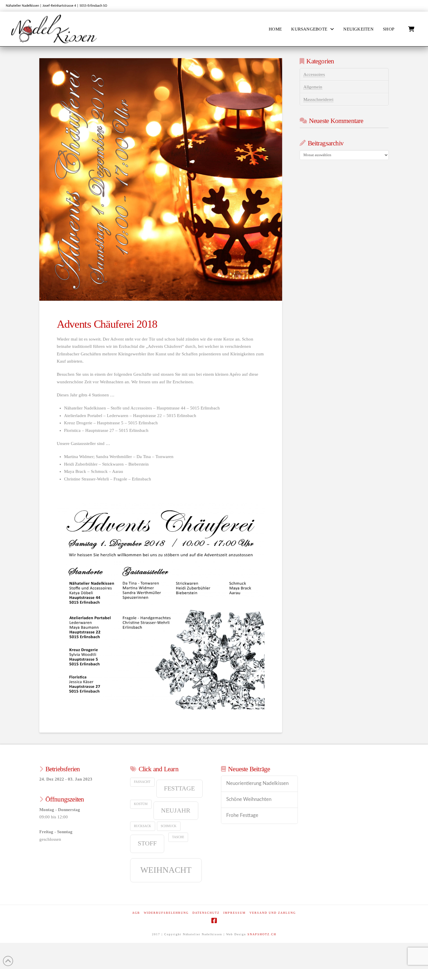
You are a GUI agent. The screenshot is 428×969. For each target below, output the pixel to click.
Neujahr (175, 810)
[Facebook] (214, 921)
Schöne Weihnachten (248, 799)
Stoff (147, 843)
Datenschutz (206, 912)
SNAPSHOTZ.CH (261, 934)
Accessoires (314, 74)
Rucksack (142, 826)
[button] (411, 29)
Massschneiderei (318, 99)
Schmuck (168, 826)
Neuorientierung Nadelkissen (257, 783)
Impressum (234, 912)
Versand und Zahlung (273, 912)
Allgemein (312, 87)
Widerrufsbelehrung (166, 912)
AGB (136, 912)
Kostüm (141, 804)
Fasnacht (142, 781)
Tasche (178, 837)
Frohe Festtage (242, 815)
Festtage (179, 788)
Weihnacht (166, 869)
